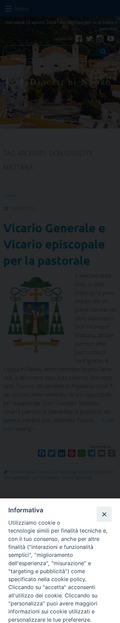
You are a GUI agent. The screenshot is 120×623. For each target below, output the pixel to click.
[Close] (104, 514)
